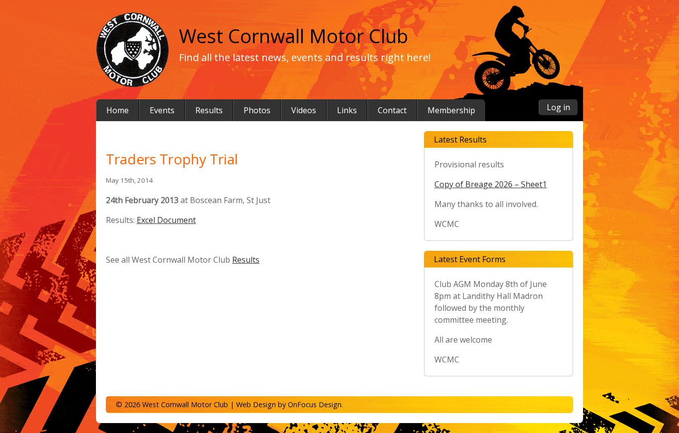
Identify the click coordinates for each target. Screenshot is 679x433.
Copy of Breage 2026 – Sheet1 (490, 184)
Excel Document (166, 220)
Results (245, 259)
